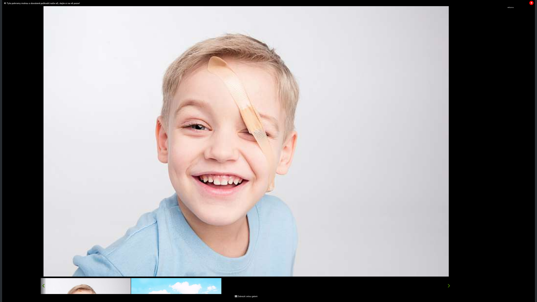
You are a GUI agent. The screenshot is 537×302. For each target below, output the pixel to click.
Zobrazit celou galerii (247, 296)
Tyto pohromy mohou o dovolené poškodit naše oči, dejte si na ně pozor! (43, 3)
